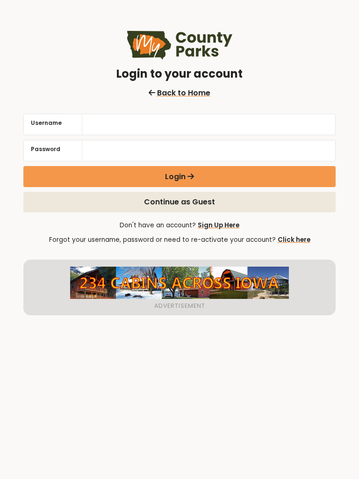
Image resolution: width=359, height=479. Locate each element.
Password (45, 149)
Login (175, 176)
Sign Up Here (218, 225)
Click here (294, 239)
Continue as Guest (179, 201)
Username (46, 123)
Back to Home (183, 92)
